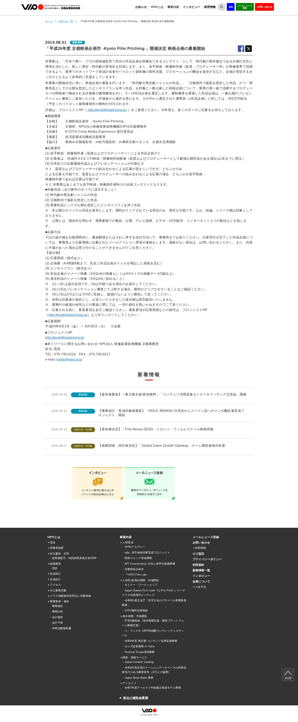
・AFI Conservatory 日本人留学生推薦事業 (148, 563)
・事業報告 (56, 606)
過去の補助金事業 (135, 698)
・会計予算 (56, 622)
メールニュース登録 (244, 7)
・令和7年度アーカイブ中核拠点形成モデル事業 (151, 687)
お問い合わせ (264, 6)
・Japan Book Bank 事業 (137, 677)
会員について (201, 581)
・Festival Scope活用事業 (138, 652)
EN (231, 7)
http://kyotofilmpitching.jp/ (107, 110)
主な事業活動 (58, 590)
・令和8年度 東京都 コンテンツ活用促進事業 (149, 640)
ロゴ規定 (198, 553)
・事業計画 (56, 611)
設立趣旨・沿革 (59, 553)
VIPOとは (53, 537)
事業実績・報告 (59, 601)
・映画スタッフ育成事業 (137, 558)
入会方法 (200, 586)
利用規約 (198, 564)
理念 (52, 542)
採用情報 (210, 7)
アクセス (55, 584)
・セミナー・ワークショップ (140, 584)
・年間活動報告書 (60, 628)
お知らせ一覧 (65, 21)
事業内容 (126, 537)
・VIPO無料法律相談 (135, 610)
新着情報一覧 (201, 570)
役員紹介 (55, 573)
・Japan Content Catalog (137, 661)
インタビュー (191, 7)
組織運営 (55, 563)
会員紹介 (55, 579)
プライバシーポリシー (207, 559)
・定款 (53, 568)
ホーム (49, 21)
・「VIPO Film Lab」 (135, 574)
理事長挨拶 (57, 547)
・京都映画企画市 (133, 569)
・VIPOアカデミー (133, 546)
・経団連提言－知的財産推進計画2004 (72, 558)
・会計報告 (56, 617)
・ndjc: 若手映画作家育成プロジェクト (146, 552)
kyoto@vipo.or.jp (69, 359)
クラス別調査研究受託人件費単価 (70, 595)
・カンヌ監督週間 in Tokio (138, 646)
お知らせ (141, 7)
